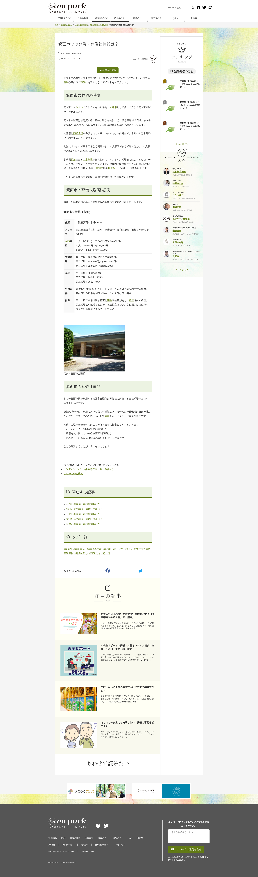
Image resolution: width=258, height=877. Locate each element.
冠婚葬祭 (89, 838)
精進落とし (114, 168)
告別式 (99, 168)
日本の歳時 (82, 18)
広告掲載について (87, 851)
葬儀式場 (78, 133)
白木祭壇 (88, 159)
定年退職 (52, 838)
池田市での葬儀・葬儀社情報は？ (84, 509)
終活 (63, 838)
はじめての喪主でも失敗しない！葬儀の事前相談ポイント (127, 724)
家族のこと (156, 18)
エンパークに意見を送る (188, 849)
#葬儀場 (107, 549)
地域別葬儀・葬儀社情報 (99, 25)
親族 (73, 159)
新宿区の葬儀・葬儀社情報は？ (83, 504)
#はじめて (118, 549)
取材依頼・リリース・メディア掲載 (61, 851)
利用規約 (84, 845)
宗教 (109, 300)
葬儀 (107, 416)
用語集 (193, 18)
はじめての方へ (68, 845)
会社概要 (51, 845)
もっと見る (181, 144)
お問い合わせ (120, 845)
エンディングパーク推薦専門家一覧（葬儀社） (89, 469)
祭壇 (131, 300)
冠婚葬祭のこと (101, 18)
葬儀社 (84, 82)
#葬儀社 (68, 549)
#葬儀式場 (94, 553)
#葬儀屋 (77, 549)
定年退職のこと (64, 18)
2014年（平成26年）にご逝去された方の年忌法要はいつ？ (190, 126)
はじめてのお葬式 (81, 25)
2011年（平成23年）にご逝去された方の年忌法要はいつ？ (190, 84)
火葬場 (113, 107)
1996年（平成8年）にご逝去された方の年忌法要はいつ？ (190, 105)
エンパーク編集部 (140, 59)
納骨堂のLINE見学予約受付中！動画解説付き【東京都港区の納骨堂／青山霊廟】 (128, 616)
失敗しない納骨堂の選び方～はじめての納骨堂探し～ (127, 689)
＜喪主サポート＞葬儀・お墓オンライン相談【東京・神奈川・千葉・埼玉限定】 (127, 647)
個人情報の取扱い (101, 845)
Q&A (130, 838)
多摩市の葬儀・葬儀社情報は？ (83, 524)
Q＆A (175, 18)
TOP (56, 25)
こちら (179, 860)
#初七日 (105, 553)
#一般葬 (87, 549)
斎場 (66, 82)
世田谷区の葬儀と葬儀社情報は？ (84, 519)
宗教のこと (138, 18)
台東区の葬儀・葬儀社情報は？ (83, 514)
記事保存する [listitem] (109, 70)
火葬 (67, 241)
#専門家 (97, 549)
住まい (79, 107)
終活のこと (119, 18)
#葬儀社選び (81, 553)
